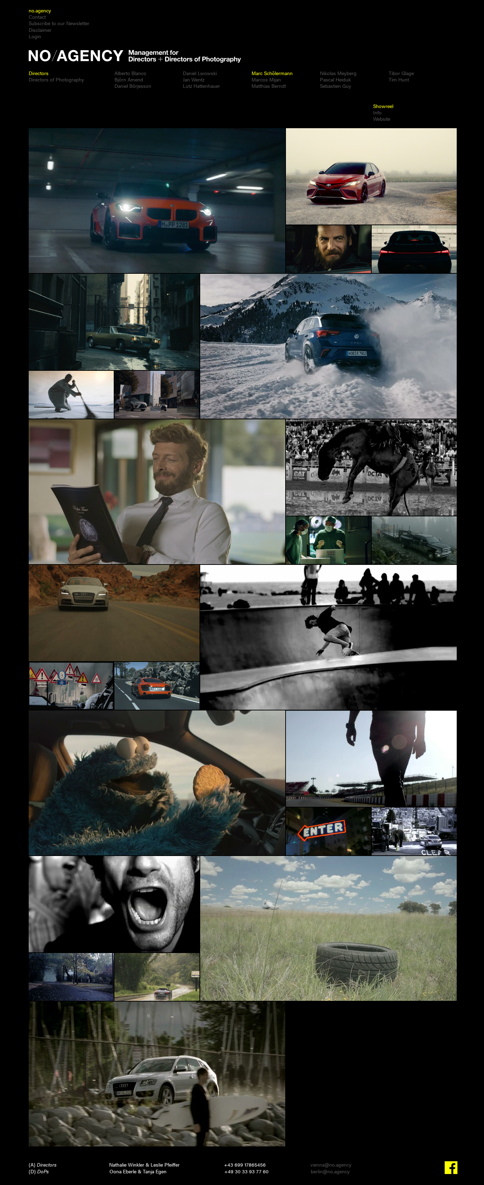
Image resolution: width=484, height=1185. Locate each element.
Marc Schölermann (272, 72)
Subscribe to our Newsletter (59, 23)
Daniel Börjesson (132, 85)
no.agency (40, 10)
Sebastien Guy (335, 85)
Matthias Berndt (269, 85)
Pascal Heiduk (335, 79)
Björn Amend (128, 79)
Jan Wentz (193, 79)
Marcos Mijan (266, 79)
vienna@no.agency (330, 1164)
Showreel (383, 105)
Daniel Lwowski (200, 72)
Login (35, 36)
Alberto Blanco (130, 72)
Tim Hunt (399, 79)
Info (377, 112)
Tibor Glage (401, 72)
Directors (39, 72)
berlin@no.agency (330, 1171)
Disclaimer (40, 29)
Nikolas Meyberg (338, 72)
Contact (37, 16)
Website (381, 118)
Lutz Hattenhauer (201, 85)
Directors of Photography (56, 79)
